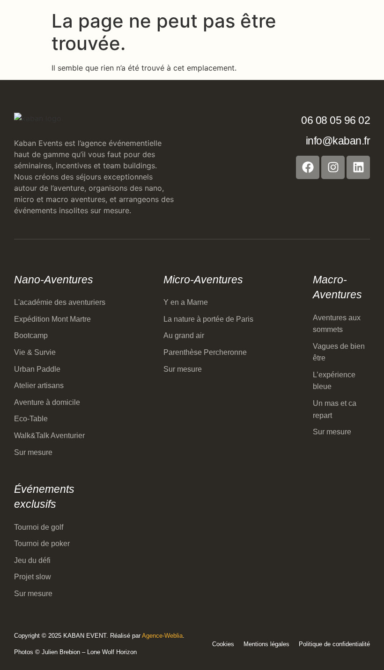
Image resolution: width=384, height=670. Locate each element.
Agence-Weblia (162, 635)
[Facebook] (307, 167)
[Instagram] (333, 167)
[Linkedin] (358, 167)
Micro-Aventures (203, 280)
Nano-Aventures (53, 280)
